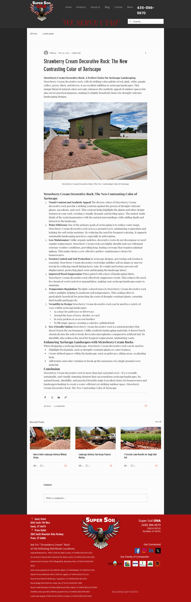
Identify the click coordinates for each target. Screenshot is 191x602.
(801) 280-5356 (88, 557)
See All (158, 421)
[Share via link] (65, 397)
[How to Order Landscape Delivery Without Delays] (50, 438)
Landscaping (48, 33)
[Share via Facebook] (45, 397)
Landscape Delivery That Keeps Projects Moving (95, 456)
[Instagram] (144, 550)
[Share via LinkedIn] (58, 397)
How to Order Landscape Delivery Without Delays (50, 456)
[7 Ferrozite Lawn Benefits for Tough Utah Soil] (141, 438)
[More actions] (145, 52)
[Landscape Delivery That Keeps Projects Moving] (95, 438)
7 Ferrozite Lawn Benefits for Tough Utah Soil (140, 456)
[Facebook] (137, 550)
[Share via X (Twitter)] (52, 397)
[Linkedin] (151, 550)
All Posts (33, 33)
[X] (158, 550)
